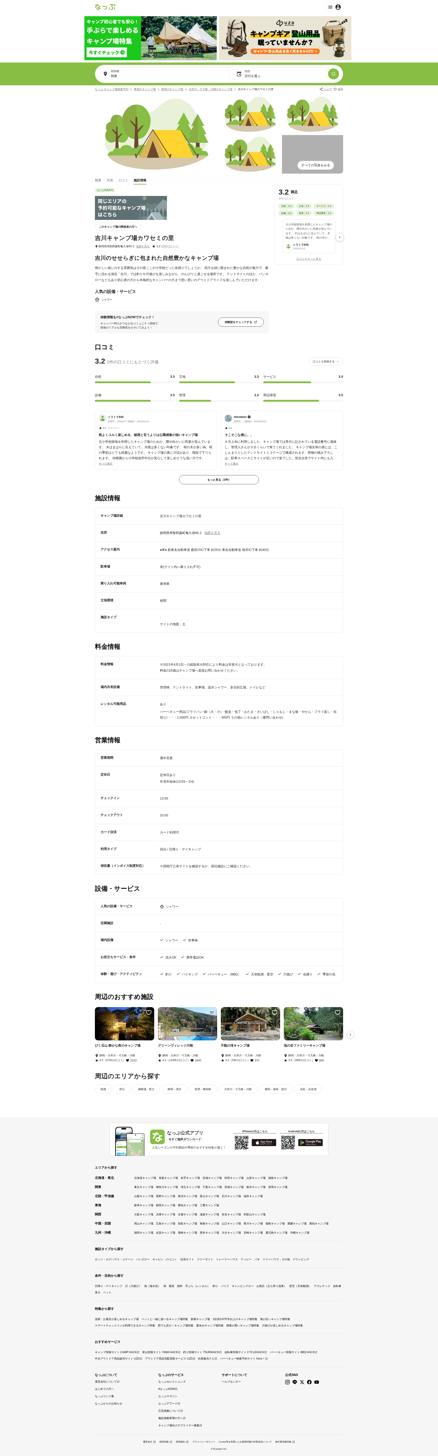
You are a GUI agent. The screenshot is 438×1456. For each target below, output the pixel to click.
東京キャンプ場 (143, 1187)
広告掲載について (169, 1410)
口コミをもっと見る (309, 258)
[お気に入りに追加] (148, 1012)
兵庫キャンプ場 (165, 1214)
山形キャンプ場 (256, 1178)
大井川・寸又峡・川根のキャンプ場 (210, 89)
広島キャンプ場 (165, 1223)
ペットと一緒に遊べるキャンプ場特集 (164, 1319)
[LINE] (294, 1382)
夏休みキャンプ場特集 (210, 1325)
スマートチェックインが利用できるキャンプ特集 (125, 1325)
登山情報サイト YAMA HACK (160, 1352)
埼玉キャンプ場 (190, 1187)
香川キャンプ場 (253, 1223)
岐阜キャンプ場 (143, 1205)
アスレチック (322, 1286)
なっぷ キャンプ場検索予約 (111, 89)
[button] (156, 438)
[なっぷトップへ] (105, 7)
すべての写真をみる (315, 165)
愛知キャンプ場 (187, 1205)
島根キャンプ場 (209, 1223)
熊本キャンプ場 (209, 1232)
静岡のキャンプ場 (172, 89)
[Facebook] (309, 1382)
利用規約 (180, 1441)
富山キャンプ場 (209, 1196)
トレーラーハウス (227, 1259)
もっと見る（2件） (219, 479)
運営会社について (106, 1381)
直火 (97, 1292)
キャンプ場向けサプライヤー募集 (178, 1425)
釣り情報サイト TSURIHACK (201, 1352)
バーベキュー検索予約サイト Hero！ (242, 1358)
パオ (257, 1259)
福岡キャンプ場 (143, 1232)
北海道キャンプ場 (145, 1178)
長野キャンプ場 (165, 1196)
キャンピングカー (243, 1286)
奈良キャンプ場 (231, 1214)
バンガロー (143, 1259)
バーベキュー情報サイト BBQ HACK (292, 1352)
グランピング (301, 1259)
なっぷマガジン (167, 1396)
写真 (110, 180)
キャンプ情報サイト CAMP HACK (116, 1352)
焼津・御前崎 (203, 1089)
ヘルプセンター (231, 1381)
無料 (179, 1286)
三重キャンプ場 (209, 1205)
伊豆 (122, 1089)
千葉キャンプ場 (212, 1187)
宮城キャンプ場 (212, 1178)
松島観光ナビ (206, 1358)
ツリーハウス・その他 (276, 1259)
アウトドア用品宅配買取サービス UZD (169, 1358)
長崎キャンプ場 (187, 1232)
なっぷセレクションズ (172, 1381)
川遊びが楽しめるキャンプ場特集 (282, 1325)
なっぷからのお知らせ (108, 1403)
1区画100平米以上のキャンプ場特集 (235, 1319)
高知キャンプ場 (318, 1223)
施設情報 (140, 180)
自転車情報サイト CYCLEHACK (244, 1352)
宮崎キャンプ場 (253, 1232)
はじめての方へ (104, 1389)
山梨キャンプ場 (143, 1196)
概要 (98, 180)
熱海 (103, 1089)
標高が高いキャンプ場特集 (242, 1325)
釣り (215, 1286)
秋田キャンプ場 (234, 1178)
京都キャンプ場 (187, 1214)
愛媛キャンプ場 (297, 1223)
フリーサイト (205, 1259)
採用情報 (164, 1441)
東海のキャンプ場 (145, 89)
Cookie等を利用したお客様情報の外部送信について (245, 1441)
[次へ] (340, 237)
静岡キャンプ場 (165, 1205)
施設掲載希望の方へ (170, 1418)
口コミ (123, 180)
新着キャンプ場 (200, 1319)
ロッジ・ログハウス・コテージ (114, 1259)
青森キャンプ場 (168, 1178)
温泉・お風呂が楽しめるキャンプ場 (117, 1319)
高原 (171, 1286)
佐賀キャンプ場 (165, 1232)
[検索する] (333, 73)
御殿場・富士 (146, 1089)
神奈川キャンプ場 (167, 1187)
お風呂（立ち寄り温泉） (271, 1286)
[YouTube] (316, 1382)
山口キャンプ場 (231, 1223)
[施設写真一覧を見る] (157, 134)
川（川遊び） (133, 1286)
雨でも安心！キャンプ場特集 (175, 1325)
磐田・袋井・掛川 (276, 1089)
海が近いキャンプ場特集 (275, 1319)
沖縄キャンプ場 (299, 1232)
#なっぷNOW (166, 1389)
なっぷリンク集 (104, 1396)
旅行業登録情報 (283, 1441)
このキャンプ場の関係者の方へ (118, 226)
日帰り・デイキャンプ (108, 1286)
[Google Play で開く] (310, 1142)
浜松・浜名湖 (308, 1089)
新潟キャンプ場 (187, 1196)
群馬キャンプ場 (277, 1187)
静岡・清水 (174, 1089)
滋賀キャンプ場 (209, 1214)
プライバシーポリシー (203, 1441)
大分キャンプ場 (231, 1232)
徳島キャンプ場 (275, 1223)
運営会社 (147, 1441)
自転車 (337, 1286)
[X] (302, 1382)
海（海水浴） (152, 1286)
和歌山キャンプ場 (255, 1214)
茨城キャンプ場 (234, 1187)
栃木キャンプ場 (256, 1187)
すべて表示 (105, 463)
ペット (107, 1292)
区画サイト (187, 1259)
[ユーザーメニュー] (334, 7)
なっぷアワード (167, 1403)
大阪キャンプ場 (143, 1214)
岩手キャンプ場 (190, 1178)
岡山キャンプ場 (143, 1223)
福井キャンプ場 (253, 1196)
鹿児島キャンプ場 (276, 1232)
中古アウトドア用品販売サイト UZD (117, 1358)
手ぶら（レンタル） (197, 1286)
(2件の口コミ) (169, 246)
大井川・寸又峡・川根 (238, 1089)
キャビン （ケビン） (165, 1259)
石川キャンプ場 (231, 1196)
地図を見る (143, 246)
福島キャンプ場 (277, 1178)
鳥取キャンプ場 (187, 1223)
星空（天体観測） (300, 1286)
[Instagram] (287, 1382)
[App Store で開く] (264, 1142)
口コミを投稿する (324, 361)
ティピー (246, 1259)
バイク (225, 1286)
